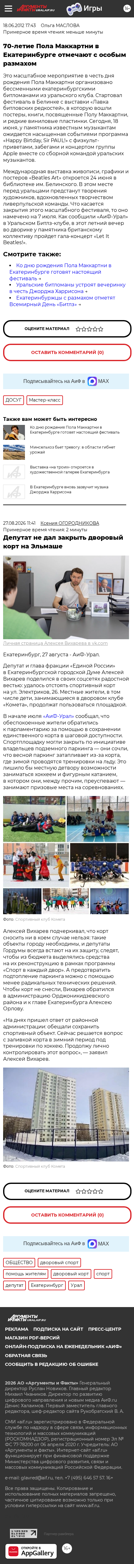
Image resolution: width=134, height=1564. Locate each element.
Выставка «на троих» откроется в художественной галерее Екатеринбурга (70, 469)
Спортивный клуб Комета (40, 919)
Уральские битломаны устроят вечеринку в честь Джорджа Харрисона (67, 288)
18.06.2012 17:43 (19, 25)
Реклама (16, 1329)
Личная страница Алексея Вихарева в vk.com (55, 643)
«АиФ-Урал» (58, 716)
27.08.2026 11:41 (19, 523)
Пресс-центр (104, 1329)
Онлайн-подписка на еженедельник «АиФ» (63, 1346)
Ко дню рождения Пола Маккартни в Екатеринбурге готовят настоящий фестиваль (60, 272)
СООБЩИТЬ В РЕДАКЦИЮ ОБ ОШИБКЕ (51, 1364)
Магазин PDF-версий (32, 1338)
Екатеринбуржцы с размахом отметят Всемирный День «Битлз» (62, 301)
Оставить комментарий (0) (67, 352)
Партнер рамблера (59, 1534)
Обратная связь (26, 1355)
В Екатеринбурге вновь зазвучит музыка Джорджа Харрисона (69, 489)
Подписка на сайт (58, 1329)
